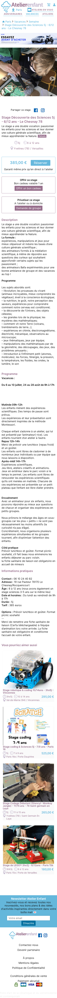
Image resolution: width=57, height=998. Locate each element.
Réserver (40, 163)
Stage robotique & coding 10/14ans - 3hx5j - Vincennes (28, 691)
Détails (42, 136)
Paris (18, 9)
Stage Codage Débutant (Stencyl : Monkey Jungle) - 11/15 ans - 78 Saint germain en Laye (27, 806)
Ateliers (47, 14)
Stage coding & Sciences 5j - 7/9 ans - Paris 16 (28, 748)
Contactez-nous (28, 945)
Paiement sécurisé (28, 980)
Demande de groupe (28, 208)
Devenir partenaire (28, 949)
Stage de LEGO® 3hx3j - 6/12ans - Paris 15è (28, 865)
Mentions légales (29, 962)
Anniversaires (13, 14)
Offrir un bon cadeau (28, 188)
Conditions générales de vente (28, 976)
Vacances (32, 14)
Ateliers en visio (42, 9)
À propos (28, 957)
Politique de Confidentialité (28, 967)
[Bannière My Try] (28, 38)
